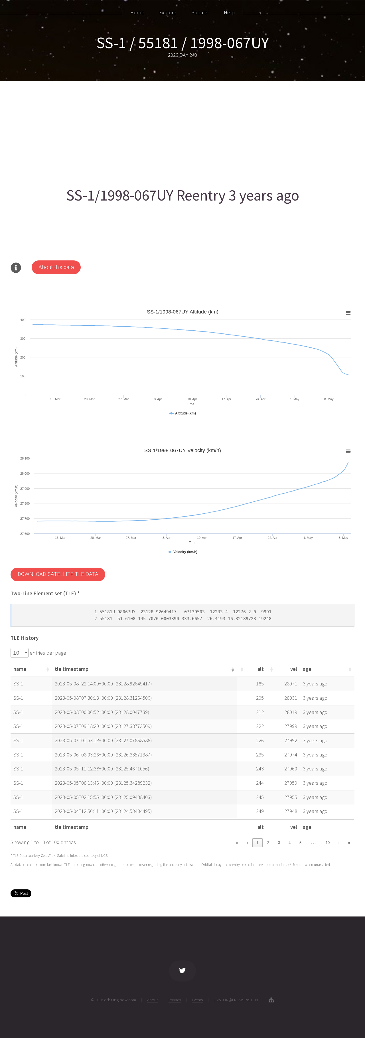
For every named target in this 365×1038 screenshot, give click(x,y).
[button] (47, 669)
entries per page (47, 652)
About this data (56, 267)
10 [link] (328, 843)
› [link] (339, 843)
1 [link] (257, 843)
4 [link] (290, 843)
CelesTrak (48, 855)
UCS (104, 855)
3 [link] (279, 843)
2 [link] (268, 843)
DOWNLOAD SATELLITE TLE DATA (58, 574)
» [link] (349, 843)
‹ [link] (247, 843)
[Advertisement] (182, 132)
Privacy (175, 999)
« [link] (237, 843)
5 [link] (300, 843)
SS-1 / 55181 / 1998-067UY (182, 42)
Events (197, 999)
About (152, 999)
